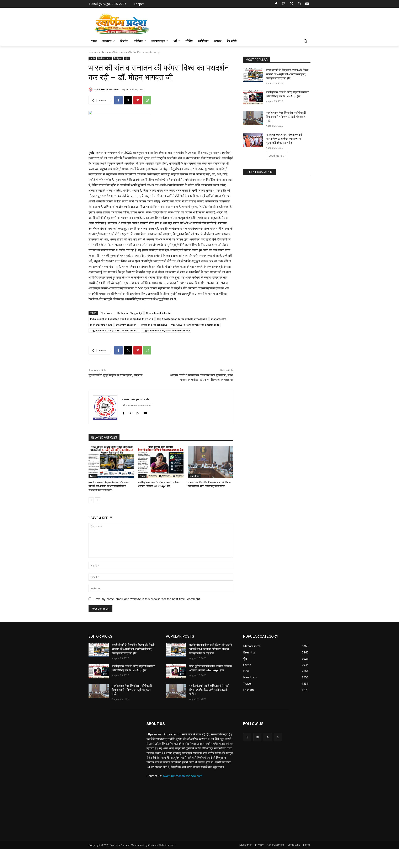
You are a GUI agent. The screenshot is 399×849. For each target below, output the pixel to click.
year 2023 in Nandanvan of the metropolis (195, 324)
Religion (118, 58)
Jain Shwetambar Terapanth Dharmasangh (182, 318)
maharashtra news (101, 324)
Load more (275, 155)
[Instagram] (284, 4)
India (101, 52)
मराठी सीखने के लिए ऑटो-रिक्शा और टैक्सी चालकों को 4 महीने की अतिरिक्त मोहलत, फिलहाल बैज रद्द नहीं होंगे (109, 486)
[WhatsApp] (299, 4)
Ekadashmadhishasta (158, 313)
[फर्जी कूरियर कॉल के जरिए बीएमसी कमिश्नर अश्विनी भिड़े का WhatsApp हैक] (161, 462)
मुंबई (127, 58)
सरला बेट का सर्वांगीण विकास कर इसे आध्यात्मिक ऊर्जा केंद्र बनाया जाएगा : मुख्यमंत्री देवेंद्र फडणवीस (284, 138)
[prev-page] (91, 500)
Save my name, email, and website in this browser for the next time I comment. (147, 599)
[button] (305, 41)
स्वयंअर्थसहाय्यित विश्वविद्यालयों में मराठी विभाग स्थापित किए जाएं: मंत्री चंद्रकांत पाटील (286, 116)
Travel (93, 476)
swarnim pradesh (108, 89)
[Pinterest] (137, 100)
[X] (291, 4)
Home (92, 52)
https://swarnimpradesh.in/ (136, 405)
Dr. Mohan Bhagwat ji (129, 313)
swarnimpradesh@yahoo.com (183, 776)
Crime (142, 476)
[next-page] (97, 500)
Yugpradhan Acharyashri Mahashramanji (166, 330)
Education (194, 476)
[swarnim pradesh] (91, 89)
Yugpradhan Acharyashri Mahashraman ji (114, 330)
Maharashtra (104, 58)
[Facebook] (276, 4)
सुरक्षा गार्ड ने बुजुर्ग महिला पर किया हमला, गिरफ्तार (116, 375)
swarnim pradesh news (153, 324)
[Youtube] (307, 4)
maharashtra (218, 318)
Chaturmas (107, 313)
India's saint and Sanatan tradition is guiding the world (121, 318)
